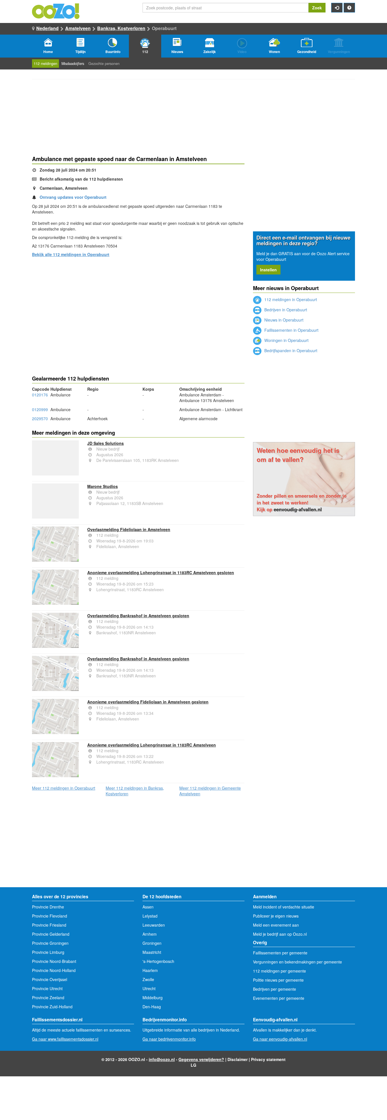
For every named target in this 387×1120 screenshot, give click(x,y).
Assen (148, 907)
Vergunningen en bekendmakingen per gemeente (297, 962)
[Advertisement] (138, 306)
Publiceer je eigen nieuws (276, 916)
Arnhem (150, 934)
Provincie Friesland (49, 925)
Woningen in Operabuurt (286, 340)
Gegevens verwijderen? (201, 1059)
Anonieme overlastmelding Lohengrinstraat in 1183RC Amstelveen (151, 745)
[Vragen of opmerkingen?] (349, 7)
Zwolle (148, 979)
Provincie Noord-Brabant (54, 961)
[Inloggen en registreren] (337, 7)
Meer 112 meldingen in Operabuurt (63, 788)
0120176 (40, 395)
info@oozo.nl (162, 1059)
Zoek (317, 7)
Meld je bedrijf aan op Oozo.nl (280, 934)
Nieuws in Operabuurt (283, 320)
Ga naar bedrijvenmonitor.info (169, 1039)
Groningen (152, 943)
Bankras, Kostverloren (121, 28)
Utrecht (149, 988)
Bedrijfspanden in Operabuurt (290, 350)
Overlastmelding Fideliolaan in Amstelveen (128, 529)
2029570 (40, 418)
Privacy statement (268, 1059)
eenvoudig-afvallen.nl (298, 509)
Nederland (47, 28)
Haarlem (150, 970)
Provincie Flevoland (49, 916)
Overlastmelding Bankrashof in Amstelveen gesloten (138, 615)
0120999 (40, 409)
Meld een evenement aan (276, 925)
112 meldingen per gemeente (279, 971)
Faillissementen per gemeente (280, 953)
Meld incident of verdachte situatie (283, 907)
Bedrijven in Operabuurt (285, 309)
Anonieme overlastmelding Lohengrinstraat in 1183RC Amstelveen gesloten (160, 572)
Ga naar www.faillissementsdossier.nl (65, 1039)
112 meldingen (45, 63)
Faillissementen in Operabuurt (290, 330)
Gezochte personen (104, 63)
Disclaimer (237, 1059)
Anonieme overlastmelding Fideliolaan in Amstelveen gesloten (148, 702)
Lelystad (150, 916)
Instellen (268, 269)
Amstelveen (78, 28)
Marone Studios (102, 486)
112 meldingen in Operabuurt (290, 299)
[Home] (56, 10)
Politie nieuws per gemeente (278, 980)
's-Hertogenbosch (158, 961)
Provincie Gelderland (50, 934)
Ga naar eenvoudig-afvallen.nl (280, 1039)
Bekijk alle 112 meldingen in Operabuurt (70, 254)
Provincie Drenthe (48, 907)
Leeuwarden (154, 925)
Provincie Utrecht (47, 988)
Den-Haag (152, 1006)
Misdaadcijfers (72, 63)
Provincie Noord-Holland (54, 970)
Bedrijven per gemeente (274, 989)
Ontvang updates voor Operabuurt (73, 197)
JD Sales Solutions (105, 443)
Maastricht (152, 952)
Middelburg (153, 997)
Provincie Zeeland (48, 997)
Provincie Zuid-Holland (52, 1006)
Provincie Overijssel (49, 979)
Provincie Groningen (50, 943)
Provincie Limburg (48, 952)
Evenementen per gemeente (278, 998)
